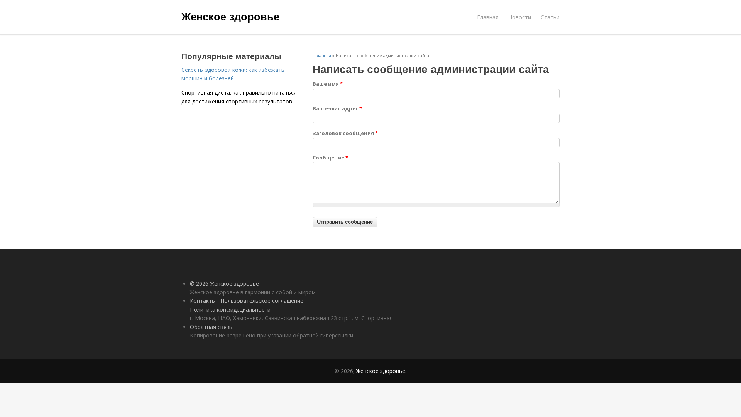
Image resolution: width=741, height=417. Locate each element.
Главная (488, 17)
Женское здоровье (230, 16)
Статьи (550, 17)
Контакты (203, 300)
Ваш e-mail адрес (337, 108)
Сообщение (330, 157)
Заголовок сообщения (345, 133)
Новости (519, 17)
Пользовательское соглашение (261, 300)
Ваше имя (328, 83)
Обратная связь (211, 327)
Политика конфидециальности (230, 309)
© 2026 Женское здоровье (224, 283)
